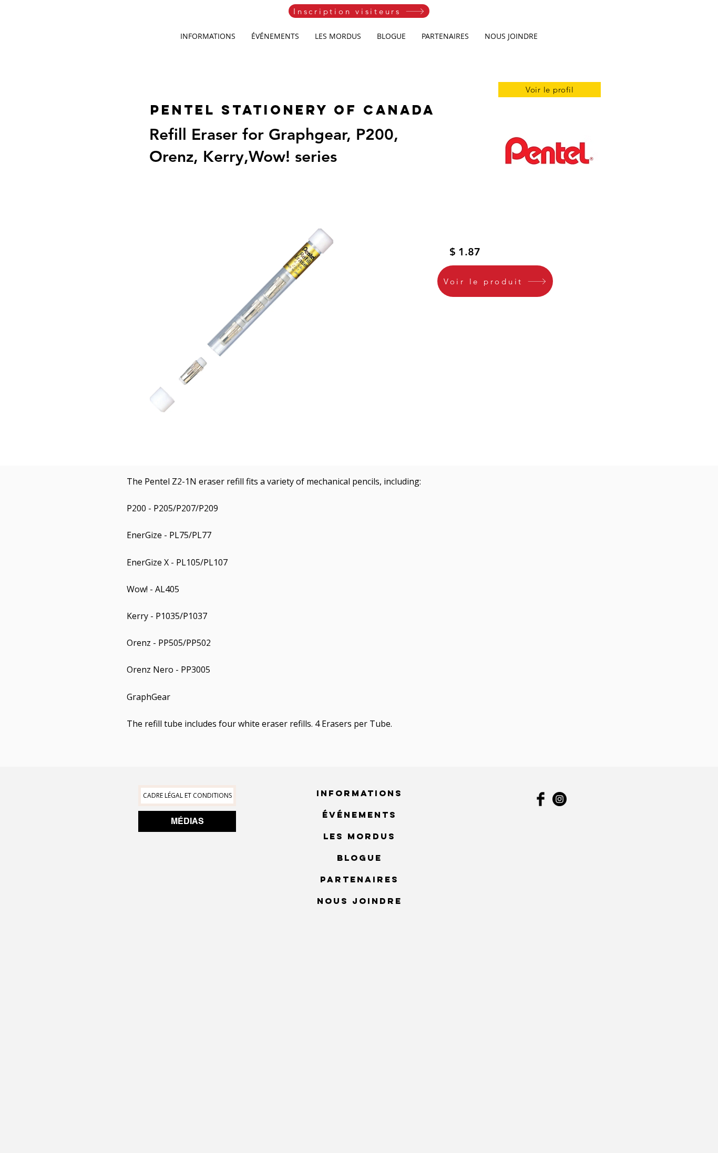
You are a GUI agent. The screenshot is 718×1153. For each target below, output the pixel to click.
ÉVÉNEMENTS (359, 814)
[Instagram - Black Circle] (559, 799)
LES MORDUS (359, 836)
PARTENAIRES (359, 879)
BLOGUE (359, 857)
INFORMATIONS (359, 793)
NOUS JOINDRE (359, 900)
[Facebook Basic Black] (541, 799)
